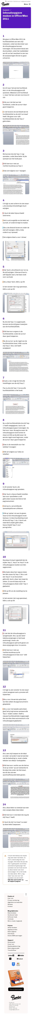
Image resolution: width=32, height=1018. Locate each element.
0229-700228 (13, 1008)
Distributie (11, 933)
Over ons (10, 898)
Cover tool (11, 944)
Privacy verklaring (13, 900)
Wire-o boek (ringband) (15, 921)
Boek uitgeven (12, 931)
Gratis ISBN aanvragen (15, 935)
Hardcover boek (13, 915)
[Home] (5, 4)
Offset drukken (12, 927)
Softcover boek (12, 917)
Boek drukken (12, 913)
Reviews (10, 904)
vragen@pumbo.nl (14, 1009)
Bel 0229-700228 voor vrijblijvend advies (18, 1)
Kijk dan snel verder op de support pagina (15, 880)
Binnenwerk (11, 942)
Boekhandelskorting (14, 946)
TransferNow (12, 950)
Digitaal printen (12, 929)
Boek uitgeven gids (13, 948)
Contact (10, 906)
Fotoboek (10, 919)
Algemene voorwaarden (15, 902)
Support (6, 10)
